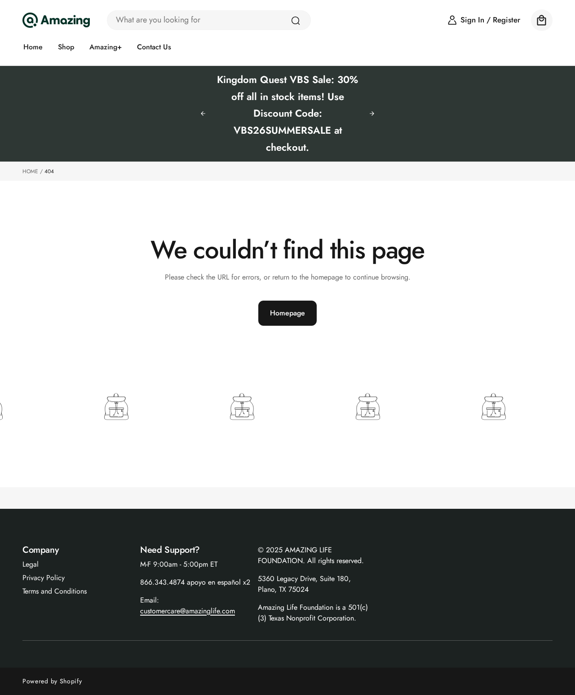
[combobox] (209, 20)
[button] (542, 20)
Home (30, 171)
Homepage (287, 313)
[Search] (295, 21)
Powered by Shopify (52, 681)
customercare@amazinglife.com (187, 611)
